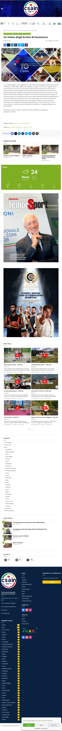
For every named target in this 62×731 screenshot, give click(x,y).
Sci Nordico (9, 494)
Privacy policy (44, 728)
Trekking (8, 506)
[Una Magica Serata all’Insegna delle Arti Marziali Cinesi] (7, 531)
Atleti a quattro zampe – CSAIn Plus (13, 364)
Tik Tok (30, 127)
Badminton (5, 678)
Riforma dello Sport (27, 584)
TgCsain (4, 707)
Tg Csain (24, 579)
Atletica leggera (10, 452)
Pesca (7, 489)
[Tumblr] (15, 44)
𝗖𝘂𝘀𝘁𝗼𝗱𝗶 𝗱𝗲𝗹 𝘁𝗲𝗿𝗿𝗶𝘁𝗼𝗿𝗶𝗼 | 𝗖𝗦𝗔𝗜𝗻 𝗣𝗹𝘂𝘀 (41, 391)
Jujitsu (7, 480)
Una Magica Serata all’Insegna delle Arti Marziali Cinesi (30, 529)
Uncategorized (6, 714)
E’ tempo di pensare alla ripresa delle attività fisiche (29, 522)
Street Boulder (9, 503)
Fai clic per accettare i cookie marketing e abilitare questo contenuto (31, 64)
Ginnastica (8, 466)
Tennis (7, 499)
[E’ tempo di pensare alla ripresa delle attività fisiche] (7, 524)
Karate (7, 475)
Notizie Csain (7, 445)
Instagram (19, 127)
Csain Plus (4, 710)
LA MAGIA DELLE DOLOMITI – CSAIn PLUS (41, 364)
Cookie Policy (37, 728)
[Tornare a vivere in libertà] (11, 149)
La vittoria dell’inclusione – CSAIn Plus (13, 391)
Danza (7, 461)
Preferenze (54, 725)
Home (6, 30)
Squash (8, 496)
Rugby (7, 492)
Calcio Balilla (9, 456)
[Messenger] (22, 44)
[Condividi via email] (26, 44)
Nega (41, 725)
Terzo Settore (7, 508)
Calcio (7, 454)
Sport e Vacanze (27, 155)
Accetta (29, 725)
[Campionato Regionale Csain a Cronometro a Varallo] (50, 149)
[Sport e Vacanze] (31, 149)
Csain (3, 697)
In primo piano (7, 33)
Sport (10, 30)
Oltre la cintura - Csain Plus (11, 417)
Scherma (4, 676)
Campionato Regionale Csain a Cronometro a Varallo (48, 157)
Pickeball (8, 485)
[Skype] (19, 44)
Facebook (12, 127)
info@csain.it (4, 610)
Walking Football (6, 668)
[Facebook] (5, 44)
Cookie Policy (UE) (26, 601)
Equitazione (9, 463)
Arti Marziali (9, 449)
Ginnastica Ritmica (11, 470)
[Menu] (2, 9)
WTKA (3, 688)
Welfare (4, 719)
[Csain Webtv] (31, 8)
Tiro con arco (15, 30)
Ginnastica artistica (11, 468)
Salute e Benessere (9, 510)
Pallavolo (8, 487)
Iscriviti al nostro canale (31, 19)
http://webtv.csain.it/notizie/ (21, 123)
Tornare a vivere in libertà (11, 155)
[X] (8, 44)
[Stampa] (37, 133)
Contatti (24, 621)
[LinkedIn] (12, 44)
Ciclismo (8, 459)
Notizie (15, 33)
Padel (7, 482)
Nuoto (7, 473)
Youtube (25, 127)
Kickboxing (8, 478)
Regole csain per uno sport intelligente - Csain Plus (44, 417)
